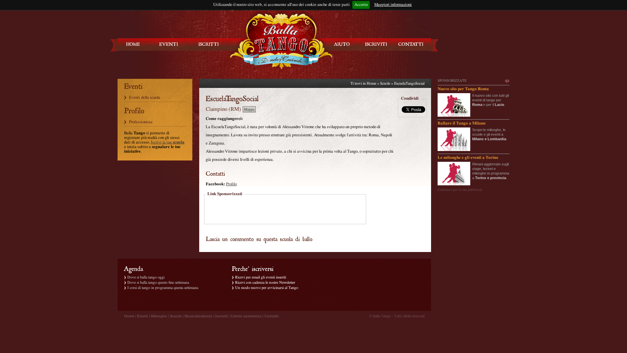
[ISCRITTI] (208, 44)
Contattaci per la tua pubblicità (460, 190)
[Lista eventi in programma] (168, 44)
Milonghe (159, 316)
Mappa (249, 109)
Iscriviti (221, 316)
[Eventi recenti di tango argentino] (133, 44)
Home (371, 83)
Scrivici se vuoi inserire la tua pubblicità (506, 81)
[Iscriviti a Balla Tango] (376, 44)
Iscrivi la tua (168, 142)
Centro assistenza (246, 316)
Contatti (272, 316)
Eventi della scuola (144, 97)
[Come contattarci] (411, 44)
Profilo (231, 184)
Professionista (141, 122)
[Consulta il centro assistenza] (342, 44)
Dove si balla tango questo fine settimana (158, 282)
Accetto (361, 5)
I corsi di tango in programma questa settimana (162, 288)
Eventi (142, 316)
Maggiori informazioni (393, 5)
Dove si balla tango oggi (146, 277)
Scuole (385, 83)
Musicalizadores (198, 316)
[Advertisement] (285, 210)
